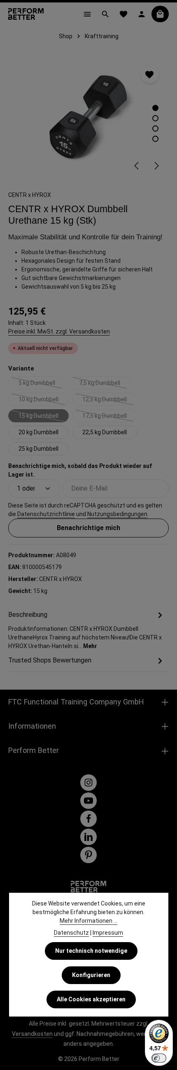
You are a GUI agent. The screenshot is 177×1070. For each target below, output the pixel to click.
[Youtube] (88, 800)
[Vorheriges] (137, 165)
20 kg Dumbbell (38, 432)
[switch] (158, 1058)
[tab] (86, 630)
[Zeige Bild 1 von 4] (155, 108)
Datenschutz (71, 932)
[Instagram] (88, 782)
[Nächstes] (156, 165)
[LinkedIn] (88, 837)
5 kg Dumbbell (42, 384)
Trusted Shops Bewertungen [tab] (49, 660)
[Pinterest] (88, 855)
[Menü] (87, 14)
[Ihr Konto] (141, 14)
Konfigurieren (91, 975)
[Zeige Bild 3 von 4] (155, 128)
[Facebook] (88, 819)
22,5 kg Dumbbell (104, 432)
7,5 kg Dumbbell (104, 384)
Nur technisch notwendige (91, 950)
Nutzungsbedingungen (117, 514)
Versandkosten (32, 1034)
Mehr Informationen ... (88, 920)
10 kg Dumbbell (44, 401)
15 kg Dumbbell (44, 417)
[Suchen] (105, 14)
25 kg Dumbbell (38, 448)
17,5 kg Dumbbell (109, 417)
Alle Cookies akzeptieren (91, 999)
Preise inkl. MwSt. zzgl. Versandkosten (59, 331)
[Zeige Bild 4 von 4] (155, 139)
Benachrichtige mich (88, 528)
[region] (88, 116)
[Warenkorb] (160, 14)
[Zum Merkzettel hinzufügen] (149, 74)
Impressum (108, 932)
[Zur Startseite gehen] (26, 14)
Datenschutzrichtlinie (46, 514)
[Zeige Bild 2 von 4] (155, 118)
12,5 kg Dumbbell (109, 401)
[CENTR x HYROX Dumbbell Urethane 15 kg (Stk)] (88, 116)
